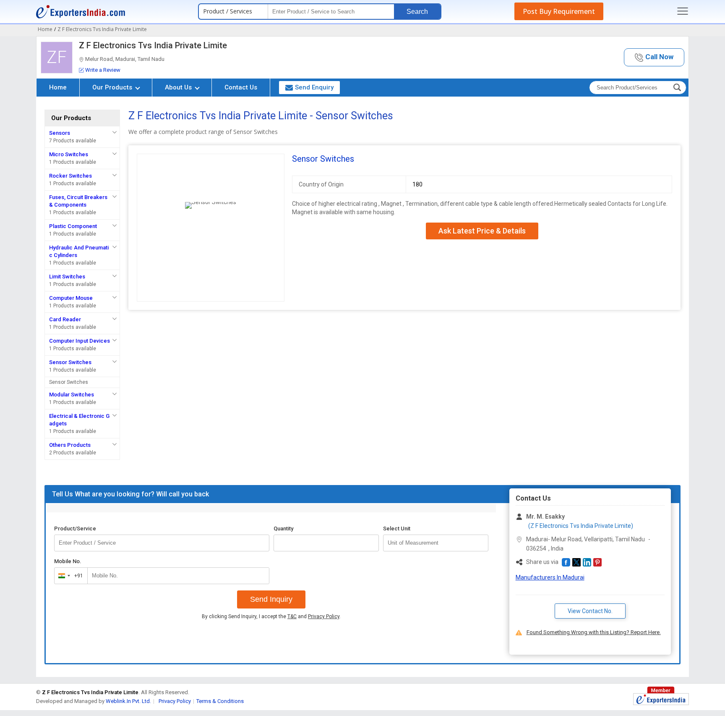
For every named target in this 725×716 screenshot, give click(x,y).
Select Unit (396, 528)
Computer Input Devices (79, 341)
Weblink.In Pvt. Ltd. (128, 701)
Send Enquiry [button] (314, 87)
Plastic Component (73, 226)
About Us (179, 87)
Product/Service (75, 528)
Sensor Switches (70, 362)
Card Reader (65, 319)
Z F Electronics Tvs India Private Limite (153, 45)
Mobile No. (67, 561)
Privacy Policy (323, 616)
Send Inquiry (271, 599)
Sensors (59, 133)
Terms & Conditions (220, 701)
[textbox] (435, 543)
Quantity (283, 528)
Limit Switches (67, 276)
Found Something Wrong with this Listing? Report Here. (594, 632)
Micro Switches (68, 154)
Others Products (70, 445)
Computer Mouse (71, 298)
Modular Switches (71, 394)
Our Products (113, 87)
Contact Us (240, 87)
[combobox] (69, 575)
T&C (292, 616)
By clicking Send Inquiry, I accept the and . (271, 616)
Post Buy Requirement (559, 11)
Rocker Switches (70, 176)
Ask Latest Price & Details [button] (482, 230)
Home (58, 87)
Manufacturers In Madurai (550, 577)
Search (417, 11)
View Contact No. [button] (590, 611)
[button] (654, 57)
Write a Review (102, 70)
